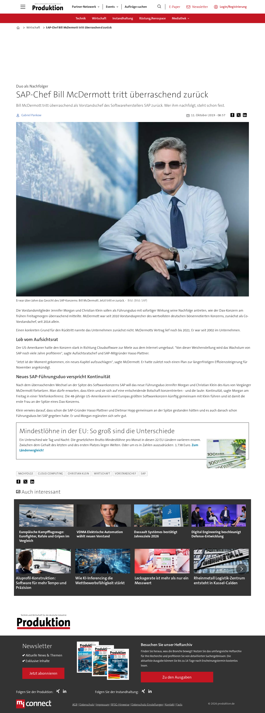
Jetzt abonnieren (43, 673)
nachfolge (25, 473)
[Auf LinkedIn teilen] (246, 115)
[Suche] (159, 7)
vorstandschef (125, 473)
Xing (59, 691)
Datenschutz (86, 704)
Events (110, 7)
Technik (81, 18)
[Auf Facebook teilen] (233, 115)
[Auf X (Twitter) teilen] (239, 115)
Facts (179, 704)
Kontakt (169, 704)
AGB (74, 704)
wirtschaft (102, 473)
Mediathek (179, 18)
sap (143, 473)
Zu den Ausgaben (177, 677)
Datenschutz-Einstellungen (147, 704)
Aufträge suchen (136, 7)
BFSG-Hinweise (120, 704)
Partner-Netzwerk (84, 7)
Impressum (102, 704)
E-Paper (174, 7)
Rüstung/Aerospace (152, 18)
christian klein (78, 473)
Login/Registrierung (233, 7)
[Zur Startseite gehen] (47, 7)
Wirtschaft (99, 18)
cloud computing (50, 473)
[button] (23, 569)
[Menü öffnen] (23, 7)
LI (65, 691)
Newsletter (200, 7)
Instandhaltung (123, 18)
